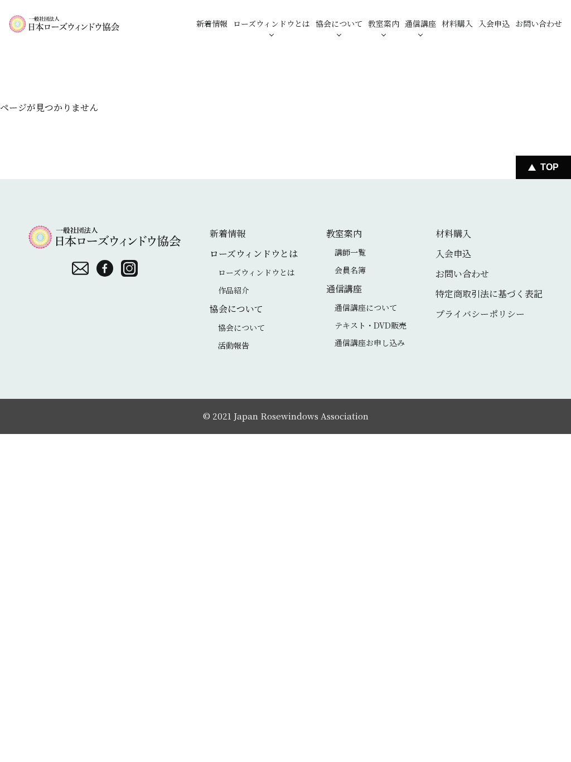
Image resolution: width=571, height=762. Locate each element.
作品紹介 (233, 290)
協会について (339, 23)
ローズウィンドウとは (271, 23)
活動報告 (233, 345)
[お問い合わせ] (80, 268)
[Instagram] (129, 268)
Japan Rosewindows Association (301, 416)
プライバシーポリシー (480, 313)
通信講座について (366, 307)
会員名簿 (350, 270)
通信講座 (420, 23)
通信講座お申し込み (370, 342)
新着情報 (212, 23)
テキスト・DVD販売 (371, 325)
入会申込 (494, 23)
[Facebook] (104, 268)
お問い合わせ (538, 23)
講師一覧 (350, 252)
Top (549, 167)
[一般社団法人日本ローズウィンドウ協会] (64, 23)
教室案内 (383, 23)
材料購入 (457, 23)
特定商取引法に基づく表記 (489, 293)
